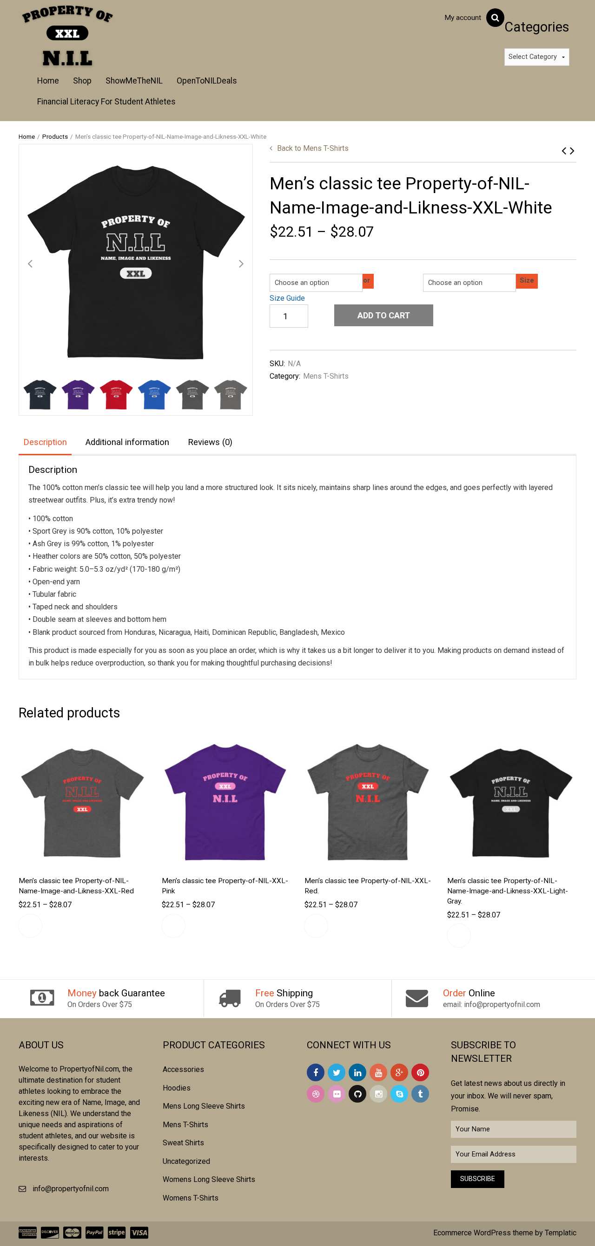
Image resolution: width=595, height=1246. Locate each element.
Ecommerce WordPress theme (483, 1232)
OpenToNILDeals (207, 80)
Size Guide (287, 298)
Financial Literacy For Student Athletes (106, 101)
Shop (82, 80)
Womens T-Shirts (190, 1198)
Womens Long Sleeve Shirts (209, 1179)
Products (55, 136)
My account (462, 17)
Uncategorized (186, 1161)
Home (48, 80)
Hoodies (177, 1088)
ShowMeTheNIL (134, 80)
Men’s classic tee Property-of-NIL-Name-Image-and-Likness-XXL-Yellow (564, 150)
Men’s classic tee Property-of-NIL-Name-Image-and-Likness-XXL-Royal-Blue (572, 150)
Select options (30, 925)
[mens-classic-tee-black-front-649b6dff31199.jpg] (136, 261)
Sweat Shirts (183, 1142)
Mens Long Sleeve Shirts (204, 1106)
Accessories (183, 1069)
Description (45, 442)
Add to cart (383, 315)
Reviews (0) (210, 442)
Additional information (127, 442)
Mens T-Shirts (313, 148)
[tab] (45, 443)
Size (527, 280)
